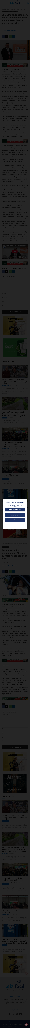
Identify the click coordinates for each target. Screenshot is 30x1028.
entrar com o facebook (15, 509)
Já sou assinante (15, 515)
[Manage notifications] (26, 1024)
